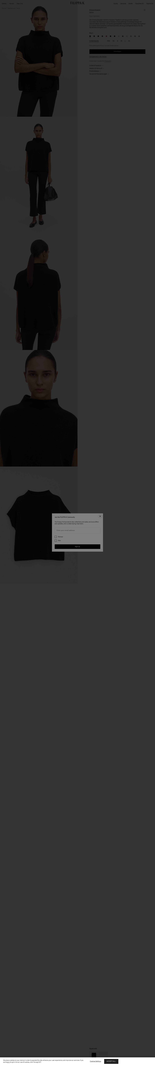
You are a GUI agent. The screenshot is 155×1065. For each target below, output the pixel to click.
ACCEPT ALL (111, 1061)
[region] (77, 1061)
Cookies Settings (95, 1061)
